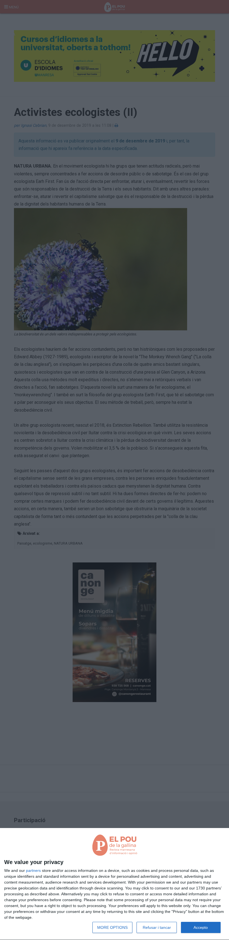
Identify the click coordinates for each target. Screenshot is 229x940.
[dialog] (114, 884)
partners (33, 870)
